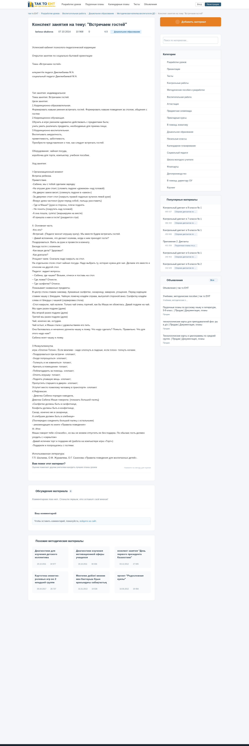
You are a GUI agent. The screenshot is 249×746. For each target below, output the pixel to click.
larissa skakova (44, 31)
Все (212, 280)
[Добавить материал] (180, 4)
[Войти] (191, 4)
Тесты (137, 4)
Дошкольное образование (102, 13)
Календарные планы (118, 4)
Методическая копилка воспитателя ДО (136, 13)
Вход (199, 4)
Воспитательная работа (74, 13)
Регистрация (213, 4)
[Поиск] (185, 4)
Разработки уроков (71, 4)
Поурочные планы (94, 4)
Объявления (150, 4)
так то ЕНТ (33, 13)
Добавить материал (193, 21)
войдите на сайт (88, 521)
